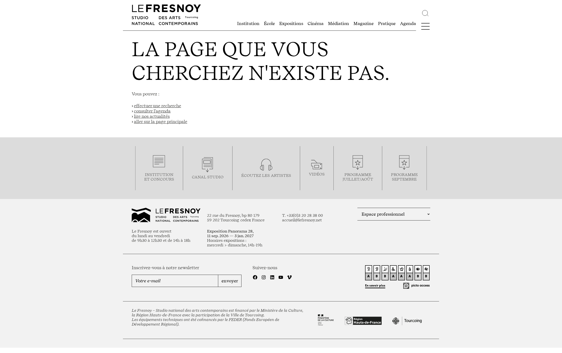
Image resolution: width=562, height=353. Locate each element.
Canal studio (207, 177)
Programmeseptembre (404, 176)
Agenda (408, 23)
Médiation (338, 23)
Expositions (291, 23)
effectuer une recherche (157, 105)
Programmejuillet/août (357, 176)
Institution (248, 23)
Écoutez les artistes (266, 175)
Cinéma (316, 23)
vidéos (317, 174)
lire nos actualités (152, 116)
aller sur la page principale (160, 121)
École (269, 23)
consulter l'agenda (152, 111)
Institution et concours (159, 176)
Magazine (363, 23)
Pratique (387, 23)
